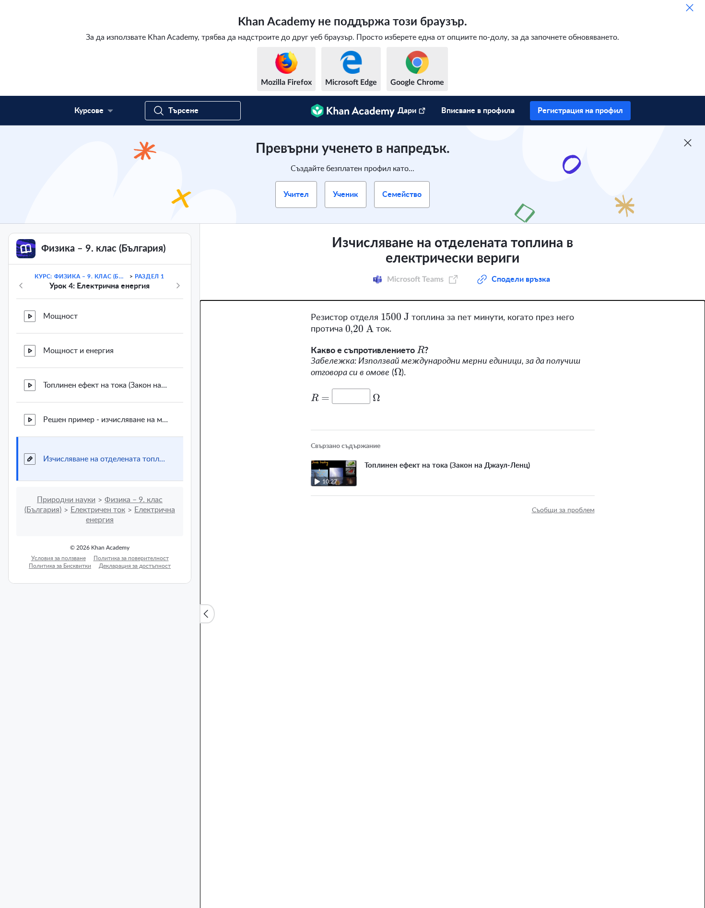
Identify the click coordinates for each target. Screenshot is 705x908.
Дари (407, 111)
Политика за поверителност (131, 558)
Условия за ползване (58, 558)
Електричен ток (97, 510)
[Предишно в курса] (21, 285)
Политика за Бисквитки (60, 566)
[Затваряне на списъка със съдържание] (207, 613)
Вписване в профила (478, 111)
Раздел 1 (149, 276)
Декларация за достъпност (135, 566)
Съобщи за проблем (563, 510)
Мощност (60, 316)
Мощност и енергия (78, 351)
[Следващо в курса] (178, 285)
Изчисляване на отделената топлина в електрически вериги (105, 459)
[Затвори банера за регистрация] (687, 142)
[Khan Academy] (353, 110)
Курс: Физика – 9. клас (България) (81, 276)
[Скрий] (689, 7)
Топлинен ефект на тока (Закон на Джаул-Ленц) (105, 385)
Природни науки (66, 500)
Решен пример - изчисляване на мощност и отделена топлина (105, 420)
